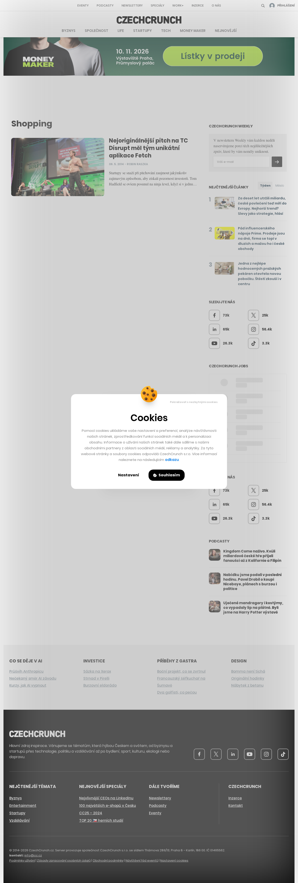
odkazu (172, 459)
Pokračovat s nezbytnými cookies (194, 402)
